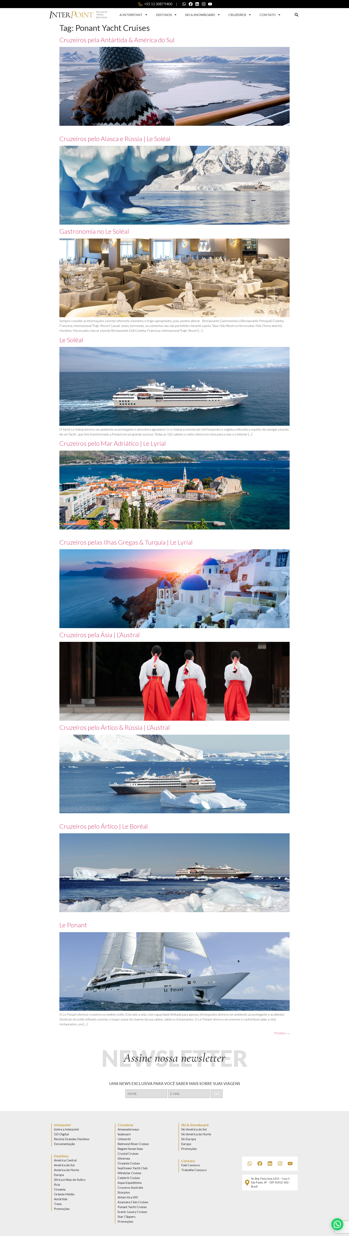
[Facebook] (190, 4)
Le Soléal (71, 340)
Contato (268, 15)
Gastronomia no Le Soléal (94, 231)
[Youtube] (210, 4)
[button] (296, 15)
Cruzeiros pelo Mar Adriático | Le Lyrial (112, 443)
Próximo (282, 1033)
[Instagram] (203, 4)
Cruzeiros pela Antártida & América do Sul (116, 40)
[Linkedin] (197, 4)
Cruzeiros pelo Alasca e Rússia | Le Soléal (114, 139)
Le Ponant (73, 925)
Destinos (164, 15)
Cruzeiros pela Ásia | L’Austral (99, 635)
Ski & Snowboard (200, 15)
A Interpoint (131, 15)
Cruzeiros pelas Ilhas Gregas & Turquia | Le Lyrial (126, 542)
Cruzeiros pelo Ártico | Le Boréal (103, 826)
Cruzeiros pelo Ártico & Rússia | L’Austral (114, 727)
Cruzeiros (237, 15)
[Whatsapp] (184, 4)
